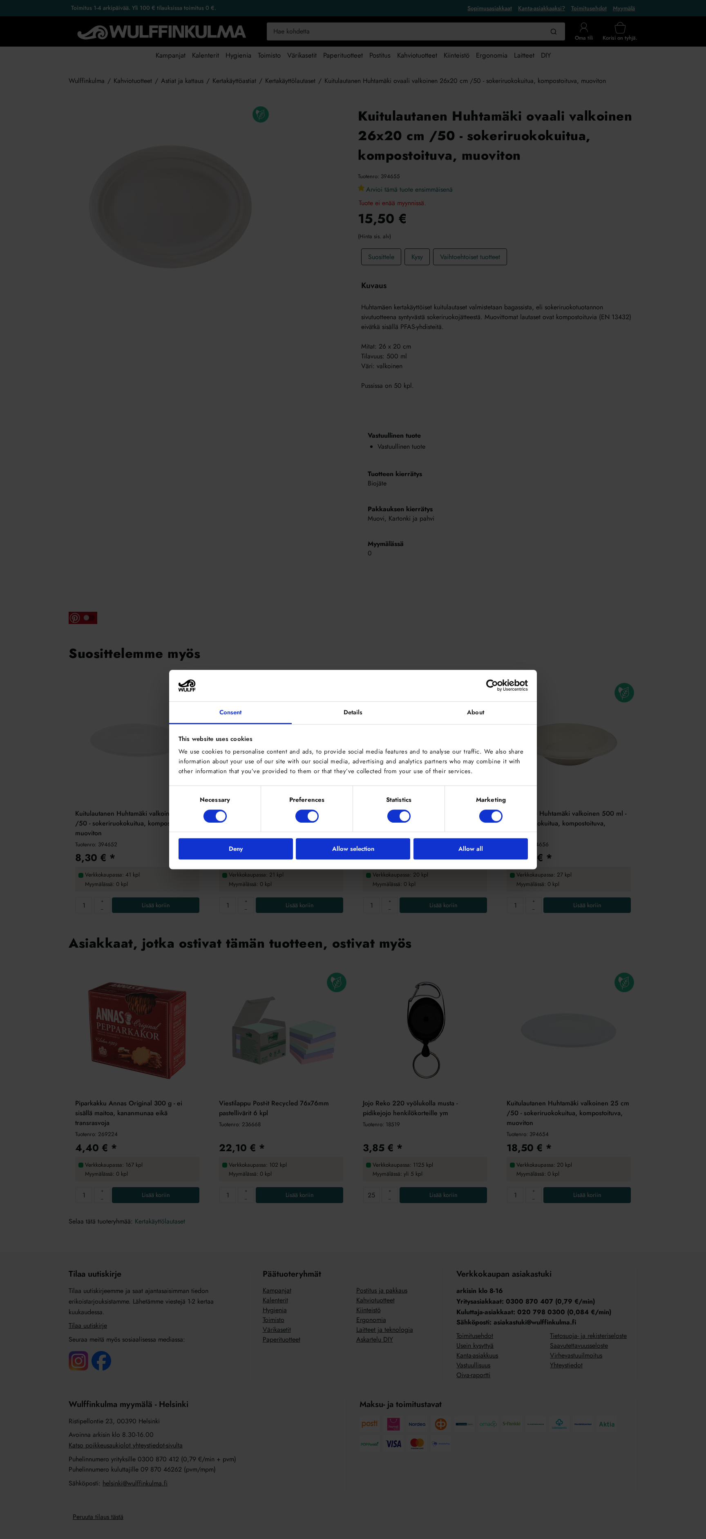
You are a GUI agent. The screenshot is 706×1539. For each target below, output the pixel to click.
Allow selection (353, 848)
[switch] (307, 816)
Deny (236, 848)
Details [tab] (353, 712)
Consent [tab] (230, 712)
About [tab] (475, 712)
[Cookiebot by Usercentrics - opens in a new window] (492, 686)
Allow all (470, 848)
